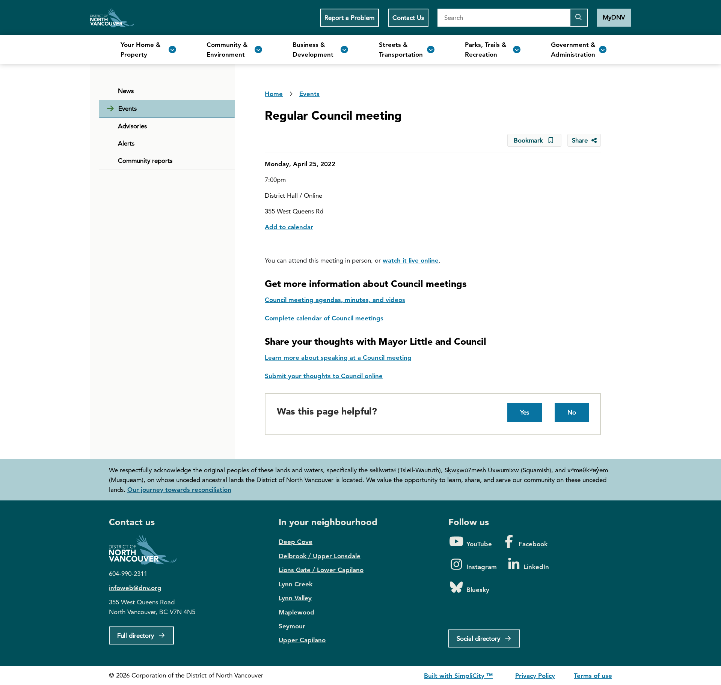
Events (127, 108)
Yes (524, 412)
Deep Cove (295, 541)
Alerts (126, 143)
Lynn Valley (295, 598)
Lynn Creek (295, 584)
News (126, 91)
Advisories (132, 126)
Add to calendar (289, 227)
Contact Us (408, 17)
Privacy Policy (535, 675)
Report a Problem (349, 17)
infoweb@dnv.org (135, 588)
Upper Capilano (302, 640)
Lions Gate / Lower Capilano (321, 570)
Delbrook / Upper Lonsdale (319, 556)
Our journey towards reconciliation (179, 489)
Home (112, 17)
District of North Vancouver (146, 550)
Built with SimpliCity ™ (458, 675)
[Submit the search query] (579, 18)
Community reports (145, 160)
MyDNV (614, 17)
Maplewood (296, 612)
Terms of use (593, 675)
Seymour (292, 626)
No (571, 412)
